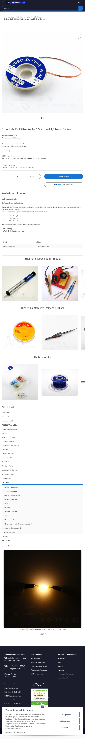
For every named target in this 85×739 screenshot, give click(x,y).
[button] (63, 2)
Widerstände (6, 483)
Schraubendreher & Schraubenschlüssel (19, 529)
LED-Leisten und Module (11, 450)
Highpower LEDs (8, 426)
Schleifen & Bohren (11, 516)
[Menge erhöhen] (38, 180)
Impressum (9, 732)
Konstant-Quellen (8, 471)
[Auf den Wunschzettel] (78, 36)
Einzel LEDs (6, 417)
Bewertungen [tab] (24, 196)
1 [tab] (41, 118)
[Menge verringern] (4, 180)
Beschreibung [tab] (8, 196)
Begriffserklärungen (11, 693)
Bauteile (5, 438)
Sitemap (61, 671)
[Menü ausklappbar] (3, 1)
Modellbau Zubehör (9, 479)
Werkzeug (5, 487)
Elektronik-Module (8, 458)
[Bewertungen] (42, 636)
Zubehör (5, 541)
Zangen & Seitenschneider (13, 533)
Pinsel (6, 508)
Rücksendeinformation (39, 675)
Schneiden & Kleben (11, 525)
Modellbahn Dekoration (10, 475)
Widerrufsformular (38, 679)
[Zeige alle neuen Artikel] (82, 551)
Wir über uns (36, 663)
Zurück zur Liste (8, 17)
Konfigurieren (64, 721)
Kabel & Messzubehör (10, 467)
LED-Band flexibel (8, 446)
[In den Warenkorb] (3, 31)
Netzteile (5, 454)
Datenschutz (20, 732)
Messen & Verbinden (11, 504)
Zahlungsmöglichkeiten (39, 671)
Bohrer (6, 520)
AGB (59, 667)
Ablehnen (64, 727)
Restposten (6, 545)
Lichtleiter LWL (7, 462)
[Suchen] (80, 8)
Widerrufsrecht (63, 683)
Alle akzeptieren (65, 715)
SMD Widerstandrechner (13, 701)
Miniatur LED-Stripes (9, 442)
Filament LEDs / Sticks (10, 434)
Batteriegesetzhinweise (66, 679)
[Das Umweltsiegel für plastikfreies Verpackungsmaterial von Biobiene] (40, 703)
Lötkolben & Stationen (12, 492)
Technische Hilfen (11, 705)
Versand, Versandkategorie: (28, 162)
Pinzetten (7, 512)
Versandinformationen (39, 667)
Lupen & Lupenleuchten (12, 500)
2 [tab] (43, 118)
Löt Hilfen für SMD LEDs (13, 697)
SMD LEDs (5, 421)
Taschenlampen (9, 537)
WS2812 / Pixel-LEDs (9, 430)
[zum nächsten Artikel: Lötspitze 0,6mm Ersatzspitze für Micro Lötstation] (81, 23)
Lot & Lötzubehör (16, 141)
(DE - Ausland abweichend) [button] (25, 171)
